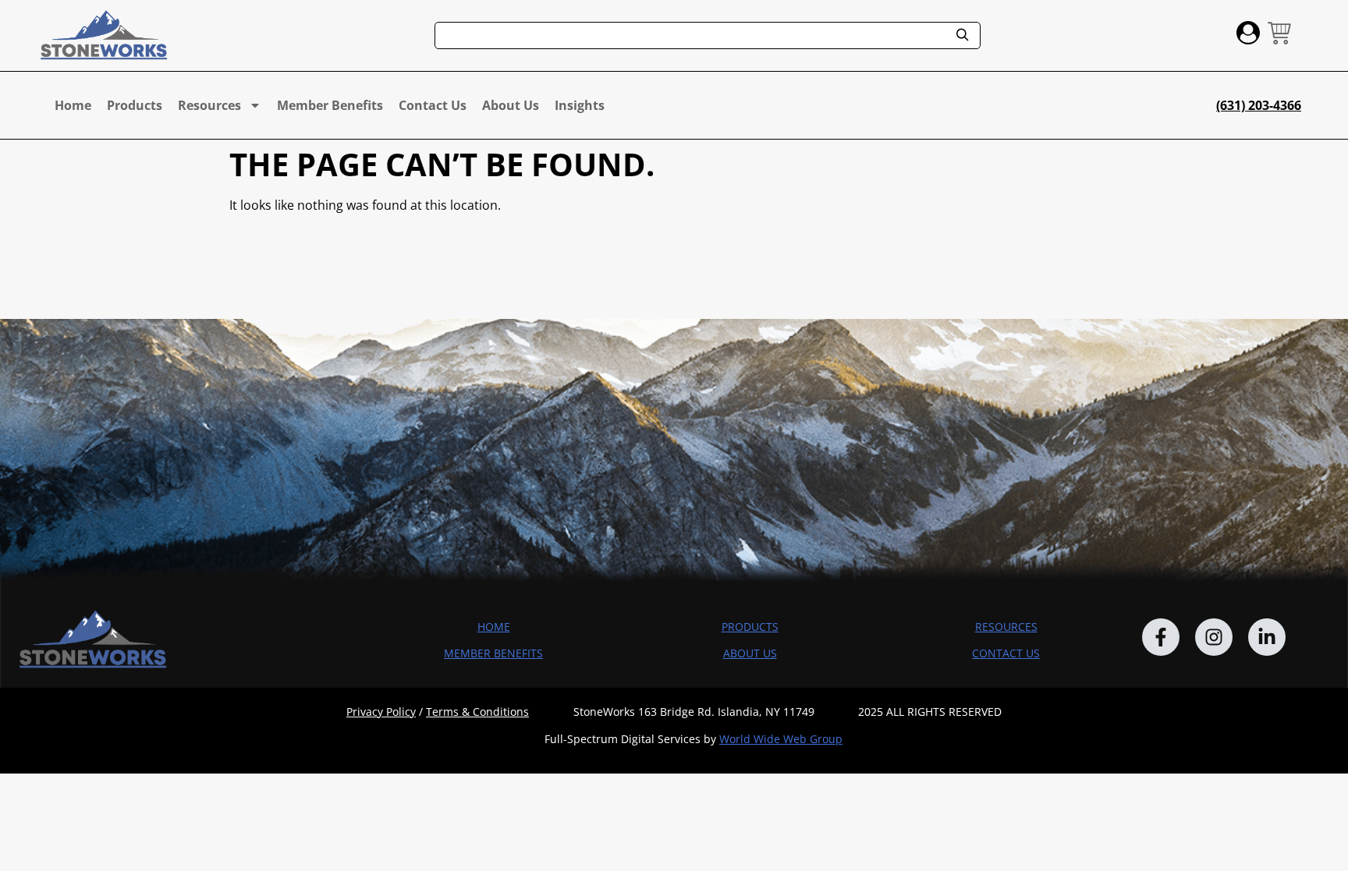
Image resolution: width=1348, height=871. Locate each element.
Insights (580, 105)
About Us (510, 105)
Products (134, 105)
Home (73, 105)
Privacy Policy (381, 711)
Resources (209, 105)
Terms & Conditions (477, 711)
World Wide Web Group (780, 738)
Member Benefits (330, 105)
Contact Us (432, 105)
